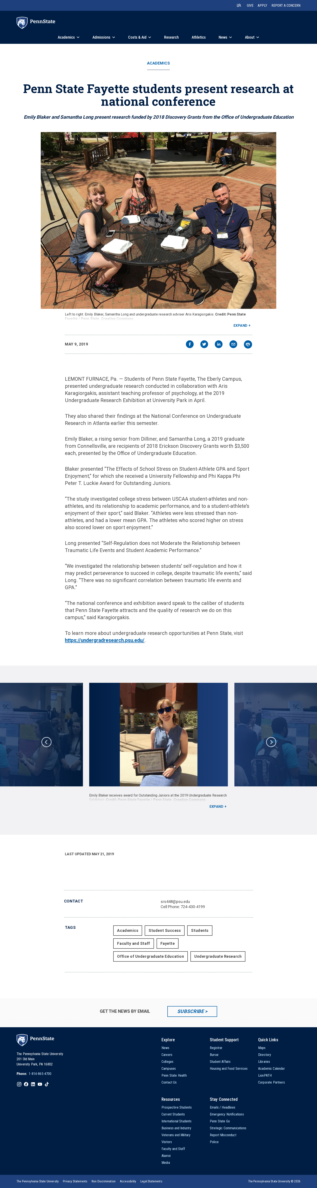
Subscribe (190, 1011)
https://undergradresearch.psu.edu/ (104, 640)
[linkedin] (219, 344)
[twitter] (204, 344)
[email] (233, 344)
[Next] (271, 741)
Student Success (165, 930)
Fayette (167, 943)
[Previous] (46, 741)
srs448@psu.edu (175, 901)
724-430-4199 (193, 906)
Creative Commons (117, 319)
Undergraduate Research (218, 956)
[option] (158, 746)
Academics (158, 63)
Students (199, 930)
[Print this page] (248, 344)
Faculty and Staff (133, 943)
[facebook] (190, 344)
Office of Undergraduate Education (150, 956)
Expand (241, 325)
